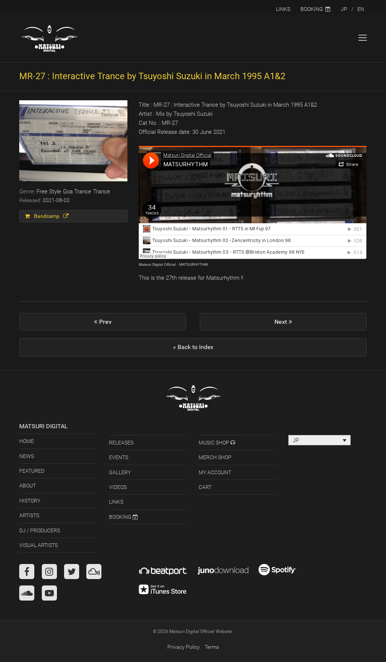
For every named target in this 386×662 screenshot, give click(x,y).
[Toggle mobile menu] (362, 38)
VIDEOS (118, 487)
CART (205, 487)
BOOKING (121, 517)
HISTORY (29, 501)
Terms (212, 647)
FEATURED (31, 471)
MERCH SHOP (215, 457)
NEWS (26, 456)
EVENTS (118, 457)
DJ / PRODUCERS (39, 530)
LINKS (116, 502)
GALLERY (120, 472)
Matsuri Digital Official (157, 264)
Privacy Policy (183, 647)
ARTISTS (29, 515)
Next (282, 324)
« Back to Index (193, 347)
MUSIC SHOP (214, 443)
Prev (111, 324)
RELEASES (121, 443)
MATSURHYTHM (193, 264)
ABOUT (27, 486)
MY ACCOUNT (215, 472)
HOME (26, 441)
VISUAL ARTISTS (38, 545)
